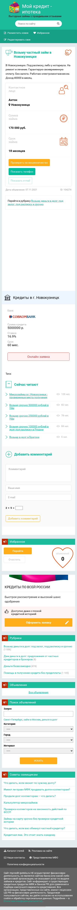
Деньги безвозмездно (17, 666)
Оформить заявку (38, 622)
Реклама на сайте (42, 850)
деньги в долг (49, 719)
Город (7, 734)
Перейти (18, 550)
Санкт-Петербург (13, 719)
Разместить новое (17, 33)
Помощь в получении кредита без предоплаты (32, 672)
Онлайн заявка (38, 357)
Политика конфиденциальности (25, 864)
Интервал (9, 745)
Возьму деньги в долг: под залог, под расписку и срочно (38, 646)
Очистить (14, 559)
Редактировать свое (18, 39)
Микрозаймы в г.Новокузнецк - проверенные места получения (28, 396)
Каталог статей (15, 850)
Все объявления (38, 692)
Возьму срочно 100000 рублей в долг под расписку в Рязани (29, 428)
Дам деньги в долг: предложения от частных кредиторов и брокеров (31, 658)
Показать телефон (22, 171)
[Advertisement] (38, 248)
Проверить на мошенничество (29, 162)
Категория (9, 723)
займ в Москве (32, 719)
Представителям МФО (45, 857)
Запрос (8, 708)
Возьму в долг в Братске (24, 437)
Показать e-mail (20, 180)
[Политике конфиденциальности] (23, 901)
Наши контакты (16, 857)
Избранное (43, 33)
